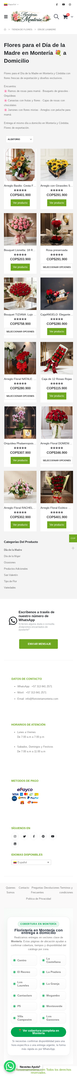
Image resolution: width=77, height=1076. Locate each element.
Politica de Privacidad (38, 898)
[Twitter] (24, 836)
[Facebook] (57, 4)
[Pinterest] (43, 836)
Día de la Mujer (12, 556)
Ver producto (20, 202)
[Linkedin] (15, 844)
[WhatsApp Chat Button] (10, 1066)
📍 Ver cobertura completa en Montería (38, 1032)
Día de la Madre (13, 549)
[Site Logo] (31, 16)
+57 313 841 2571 (42, 686)
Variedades (10, 587)
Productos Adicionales (16, 568)
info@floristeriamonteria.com (41, 698)
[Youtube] (63, 4)
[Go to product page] (20, 165)
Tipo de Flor (10, 581)
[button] (7, 16)
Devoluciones (51, 887)
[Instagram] (70, 4)
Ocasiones (10, 562)
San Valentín (11, 575)
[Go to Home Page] (5, 29)
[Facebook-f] (34, 836)
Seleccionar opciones (57, 267)
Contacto (24, 887)
